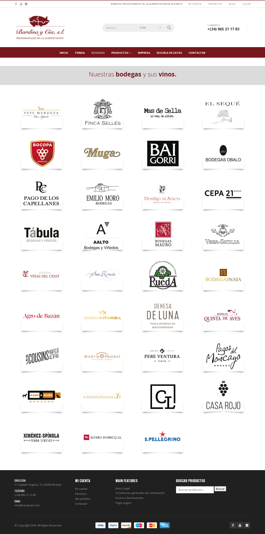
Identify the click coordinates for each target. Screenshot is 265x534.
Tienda (80, 53)
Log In (246, 3)
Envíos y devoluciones (129, 498)
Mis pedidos (82, 499)
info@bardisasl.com (27, 505)
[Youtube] (21, 4)
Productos (120, 53)
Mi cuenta (194, 3)
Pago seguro (123, 503)
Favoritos (215, 3)
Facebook (233, 525)
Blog (232, 3)
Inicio (64, 53)
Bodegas (98, 53)
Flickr (247, 525)
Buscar (220, 489)
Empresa (144, 53)
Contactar (197, 53)
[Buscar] (169, 28)
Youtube (240, 525)
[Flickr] (26, 4)
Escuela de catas (169, 53)
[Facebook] (16, 4)
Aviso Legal (123, 488)
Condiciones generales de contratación (140, 493)
